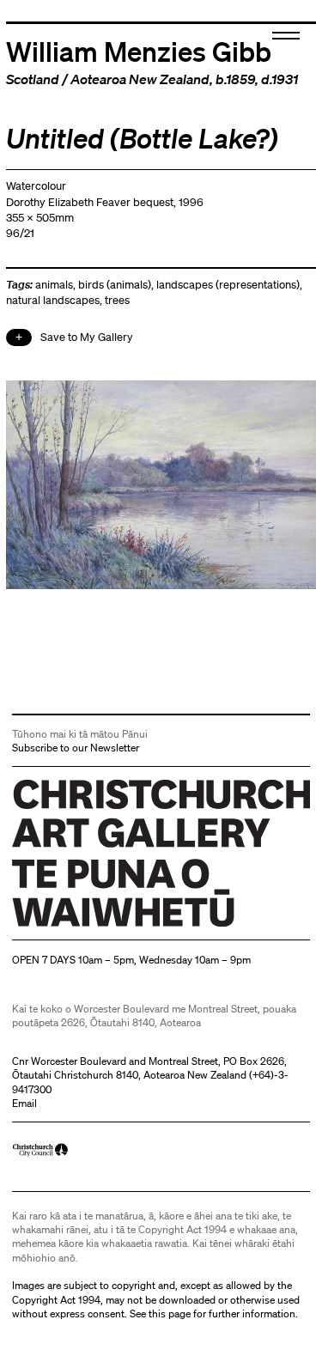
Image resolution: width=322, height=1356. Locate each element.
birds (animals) (114, 284)
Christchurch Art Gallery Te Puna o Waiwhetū (114, 926)
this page (170, 1313)
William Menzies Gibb (138, 50)
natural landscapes (53, 300)
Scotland (32, 79)
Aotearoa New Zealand (140, 79)
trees (117, 300)
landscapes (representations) (228, 284)
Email (24, 1103)
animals (54, 284)
